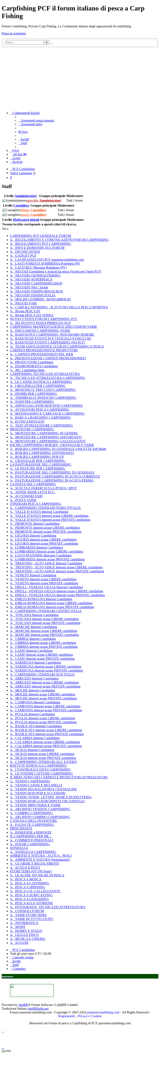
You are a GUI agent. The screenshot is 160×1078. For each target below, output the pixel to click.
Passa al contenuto (14, 33)
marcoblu (32, 200)
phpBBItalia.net (38, 1008)
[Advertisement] (80, 78)
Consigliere (21, 205)
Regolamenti (66, 1016)
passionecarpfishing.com (103, 1012)
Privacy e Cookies (90, 1016)
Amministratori (25, 196)
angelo (25, 214)
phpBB (23, 1005)
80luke (25, 210)
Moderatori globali (26, 219)
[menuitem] (36, 120)
